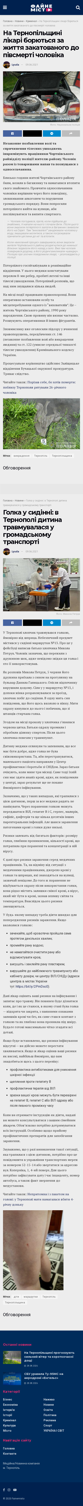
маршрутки (31, 1296)
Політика (50, 1415)
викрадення (22, 455)
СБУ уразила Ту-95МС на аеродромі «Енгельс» (43, 1376)
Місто (7, 1430)
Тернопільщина (62, 455)
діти (16, 1296)
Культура (9, 1425)
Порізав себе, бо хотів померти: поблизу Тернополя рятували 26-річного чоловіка (39, 387)
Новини (19, 21)
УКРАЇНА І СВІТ (54, 1430)
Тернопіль (40, 455)
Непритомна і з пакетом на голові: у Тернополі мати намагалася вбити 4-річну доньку (38, 1199)
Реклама (50, 1420)
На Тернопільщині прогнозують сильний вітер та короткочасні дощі (49, 1356)
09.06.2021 (32, 64)
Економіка (10, 1404)
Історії (7, 1415)
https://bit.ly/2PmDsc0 (32, 986)
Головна (7, 21)
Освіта (48, 1409)
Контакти (9, 1453)
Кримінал (31, 21)
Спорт (48, 1425)
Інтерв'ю (9, 1409)
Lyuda (15, 64)
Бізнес (7, 1399)
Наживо (49, 1399)
